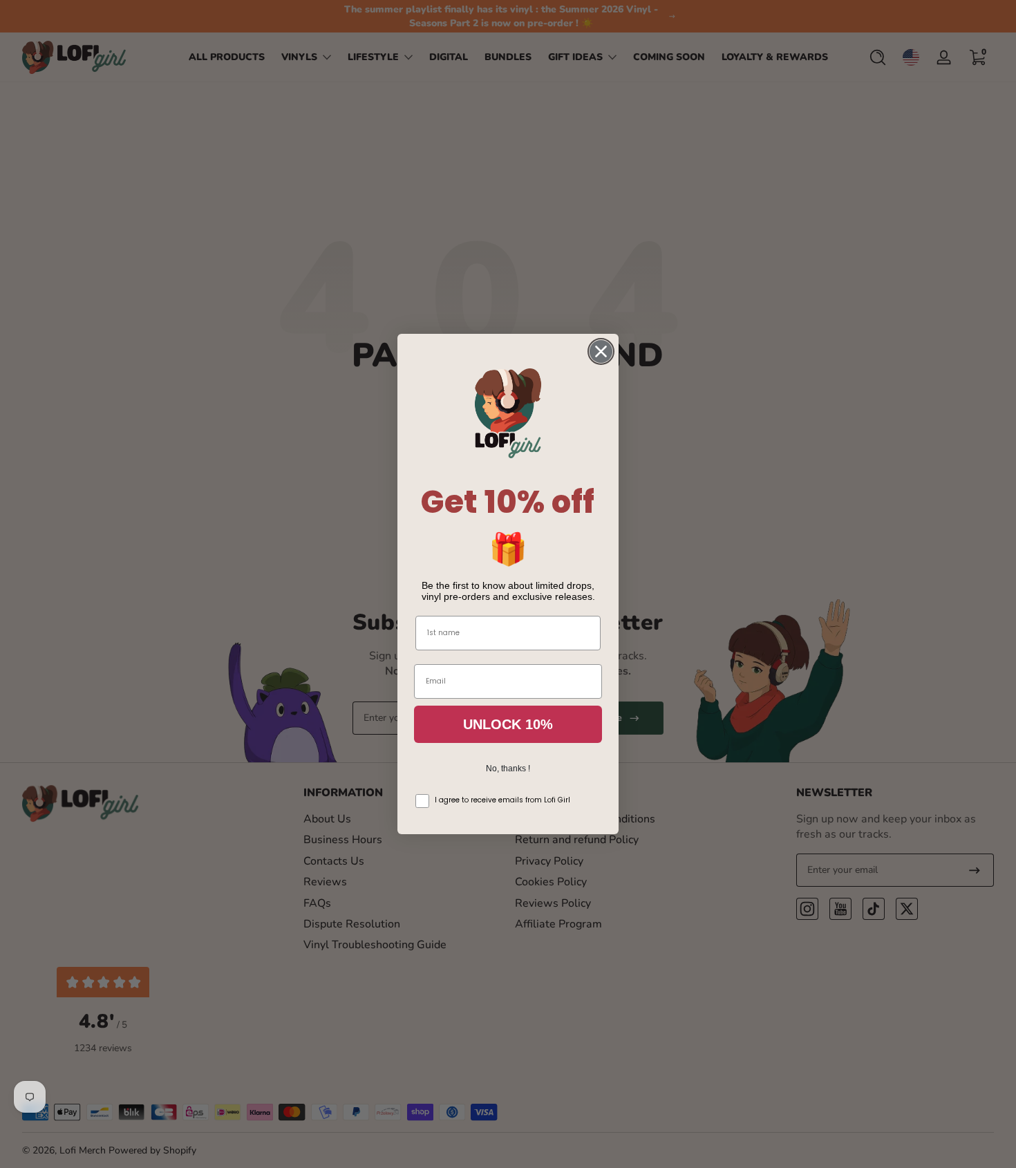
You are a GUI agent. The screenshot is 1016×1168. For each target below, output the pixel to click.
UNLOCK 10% (508, 724)
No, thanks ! (508, 768)
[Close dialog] (601, 351)
